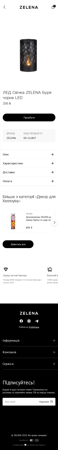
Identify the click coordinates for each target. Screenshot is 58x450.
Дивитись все (18, 244)
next (54, 222)
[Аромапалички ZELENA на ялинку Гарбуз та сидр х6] (28, 221)
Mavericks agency (37, 445)
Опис (6, 154)
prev (3, 222)
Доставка (9, 172)
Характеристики (13, 163)
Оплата (7, 181)
